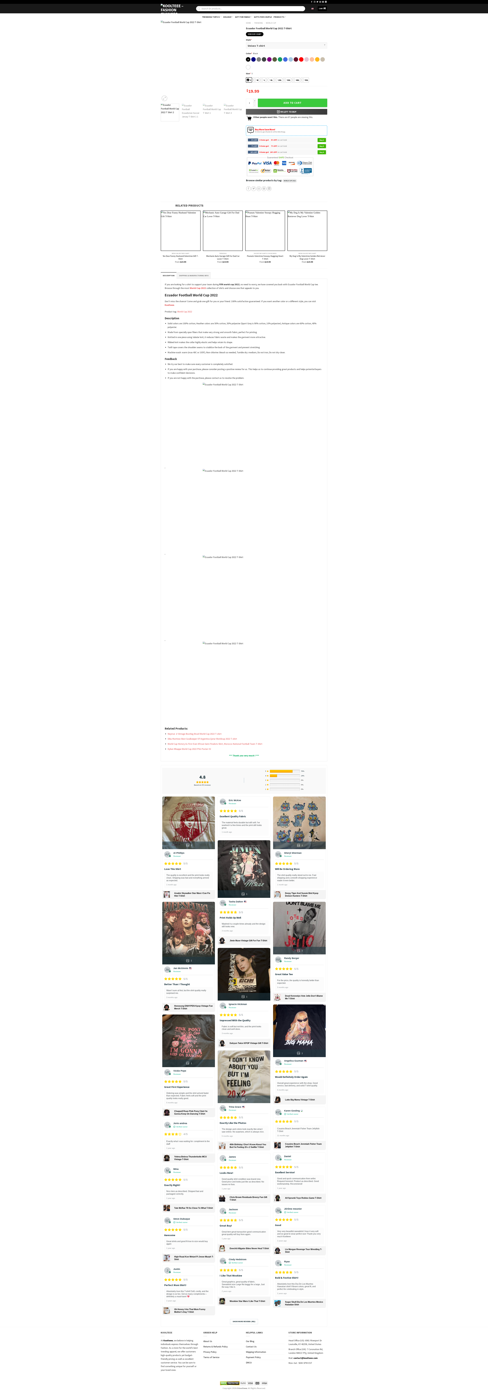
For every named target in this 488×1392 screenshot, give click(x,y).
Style (249, 40)
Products (279, 17)
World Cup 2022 (290, 181)
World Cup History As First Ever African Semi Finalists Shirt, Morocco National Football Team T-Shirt (215, 743)
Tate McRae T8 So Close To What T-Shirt (193, 1208)
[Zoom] (164, 98)
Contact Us (251, 1346)
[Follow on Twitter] (317, 2)
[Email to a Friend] (258, 188)
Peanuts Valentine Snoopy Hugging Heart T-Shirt (265, 257)
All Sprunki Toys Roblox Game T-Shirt (303, 1198)
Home (248, 23)
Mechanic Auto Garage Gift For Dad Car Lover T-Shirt (223, 257)
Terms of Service (211, 1357)
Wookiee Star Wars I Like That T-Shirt (247, 1301)
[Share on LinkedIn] (269, 188)
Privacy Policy (209, 1351)
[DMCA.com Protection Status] (230, 1383)
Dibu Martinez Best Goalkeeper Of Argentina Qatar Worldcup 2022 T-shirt (202, 738)
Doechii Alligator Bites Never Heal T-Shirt (249, 1248)
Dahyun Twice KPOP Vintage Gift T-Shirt (249, 1043)
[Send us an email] (320, 2)
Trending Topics (211, 17)
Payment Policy (253, 1357)
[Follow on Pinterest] (323, 2)
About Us (207, 1341)
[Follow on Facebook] (312, 2)
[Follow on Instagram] (315, 2)
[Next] (237, 61)
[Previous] (165, 61)
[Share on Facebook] (248, 188)
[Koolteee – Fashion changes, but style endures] (173, 8)
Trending (258, 23)
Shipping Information (256, 1351)
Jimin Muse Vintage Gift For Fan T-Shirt (248, 941)
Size (248, 73)
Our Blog (250, 1341)
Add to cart (293, 102)
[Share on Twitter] (253, 188)
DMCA (249, 1362)
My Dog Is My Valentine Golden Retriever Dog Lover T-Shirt (307, 257)
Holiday (227, 17)
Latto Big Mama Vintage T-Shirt (300, 1100)
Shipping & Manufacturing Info (194, 275)
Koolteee (169, 305)
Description (168, 275)
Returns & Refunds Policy (215, 1346)
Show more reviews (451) (244, 1321)
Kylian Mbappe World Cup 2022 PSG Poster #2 (189, 748)
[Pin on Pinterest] (264, 188)
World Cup (271, 23)
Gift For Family (242, 17)
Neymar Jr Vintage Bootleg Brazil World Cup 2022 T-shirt (195, 733)
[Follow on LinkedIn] (326, 2)
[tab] (169, 275)
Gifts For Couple (263, 17)
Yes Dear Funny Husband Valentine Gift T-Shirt (180, 257)
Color (249, 53)
